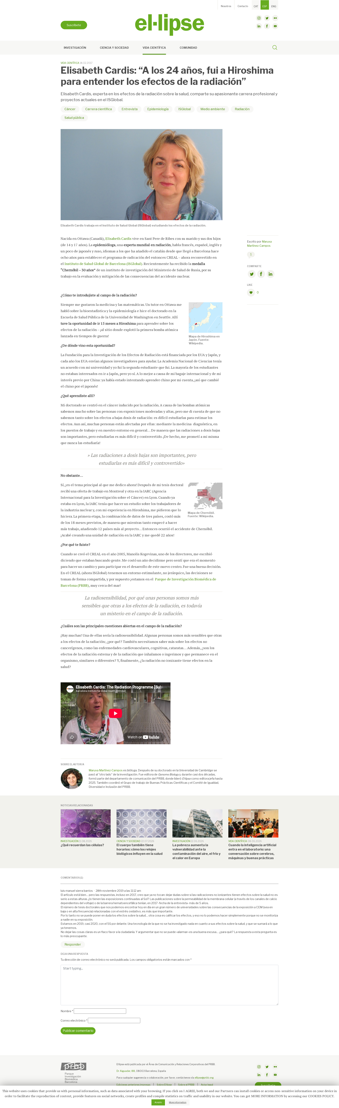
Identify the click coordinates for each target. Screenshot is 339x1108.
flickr (275, 18)
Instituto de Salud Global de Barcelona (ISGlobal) (103, 263)
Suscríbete (74, 25)
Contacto (243, 6)
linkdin (259, 26)
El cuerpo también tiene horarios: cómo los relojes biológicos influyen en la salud (139, 849)
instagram (259, 18)
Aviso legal (207, 1084)
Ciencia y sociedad (114, 47)
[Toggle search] (274, 48)
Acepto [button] (158, 1102)
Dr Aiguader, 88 (126, 1071)
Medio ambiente (212, 109)
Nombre (67, 1011)
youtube (275, 26)
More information (177, 1102)
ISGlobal (184, 109)
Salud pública (74, 118)
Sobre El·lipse (164, 1084)
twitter (267, 18)
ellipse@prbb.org (204, 1077)
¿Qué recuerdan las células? (82, 845)
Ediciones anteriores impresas (133, 1084)
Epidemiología (158, 109)
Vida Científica (154, 47)
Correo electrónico (74, 1020)
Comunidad (188, 47)
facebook (267, 26)
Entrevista (130, 109)
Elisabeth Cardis (118, 238)
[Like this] (252, 293)
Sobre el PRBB (186, 1084)
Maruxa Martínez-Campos (106, 770)
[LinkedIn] (270, 274)
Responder (73, 944)
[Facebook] (261, 274)
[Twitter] (251, 274)
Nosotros (226, 6)
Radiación (242, 109)
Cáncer (70, 109)
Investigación (75, 47)
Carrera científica (98, 109)
